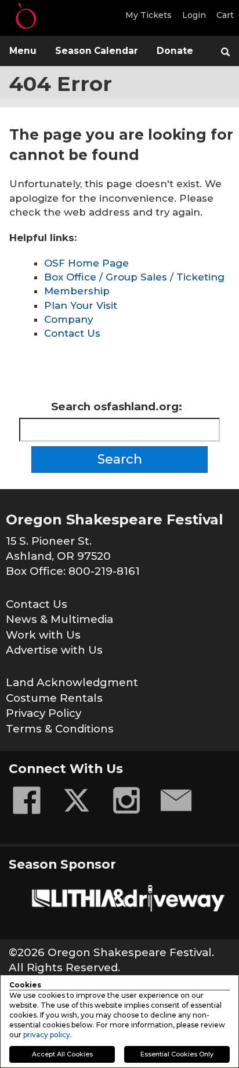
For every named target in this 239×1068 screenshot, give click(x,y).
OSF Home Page (86, 263)
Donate (175, 50)
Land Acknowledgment (72, 682)
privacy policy (46, 1034)
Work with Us (43, 634)
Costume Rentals (54, 698)
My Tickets (148, 15)
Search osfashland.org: (116, 406)
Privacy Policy (43, 713)
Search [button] (119, 459)
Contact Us (72, 333)
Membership (77, 291)
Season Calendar (96, 50)
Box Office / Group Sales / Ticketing (134, 277)
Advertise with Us (54, 650)
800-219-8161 (104, 571)
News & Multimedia (59, 619)
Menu (23, 50)
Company (68, 319)
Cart (225, 15)
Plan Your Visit (80, 305)
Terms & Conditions (60, 728)
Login (194, 15)
